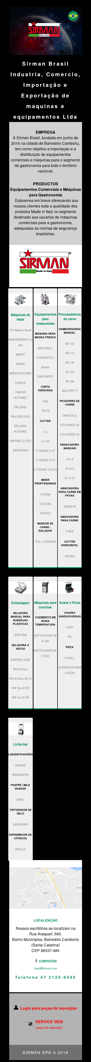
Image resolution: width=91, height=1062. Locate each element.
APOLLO (20, 849)
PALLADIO (20, 407)
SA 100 (70, 343)
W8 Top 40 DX (20, 688)
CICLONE (45, 504)
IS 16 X (70, 468)
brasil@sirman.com (45, 968)
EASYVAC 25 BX (20, 660)
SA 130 (70, 362)
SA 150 (70, 372)
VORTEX (45, 513)
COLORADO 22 (69, 425)
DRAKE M (70, 506)
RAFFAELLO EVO (20, 441)
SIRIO (20, 799)
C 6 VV (45, 441)
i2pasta (45, 367)
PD (70, 637)
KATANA (70, 556)
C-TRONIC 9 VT (45, 460)
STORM (45, 494)
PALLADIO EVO (20, 416)
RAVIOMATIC (45, 376)
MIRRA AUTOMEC (20, 373)
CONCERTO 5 (45, 357)
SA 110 (70, 353)
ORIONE (20, 765)
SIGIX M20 (20, 635)
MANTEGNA (20, 450)
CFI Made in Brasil (20, 330)
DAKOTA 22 (70, 415)
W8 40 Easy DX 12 (20, 678)
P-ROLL (69, 658)
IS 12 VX (70, 478)
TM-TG (45, 411)
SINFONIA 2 (45, 348)
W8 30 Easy (20, 669)
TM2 (45, 401)
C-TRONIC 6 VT (45, 451)
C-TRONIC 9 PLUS (45, 469)
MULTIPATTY (70, 391)
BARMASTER (20, 775)
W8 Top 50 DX (20, 697)
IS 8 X (69, 459)
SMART (20, 354)
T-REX (70, 531)
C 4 (45, 432)
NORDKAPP (20, 824)
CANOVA (20, 383)
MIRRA (20, 364)
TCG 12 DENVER (45, 542)
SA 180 (70, 381)
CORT (70, 627)
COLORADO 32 (69, 434)
